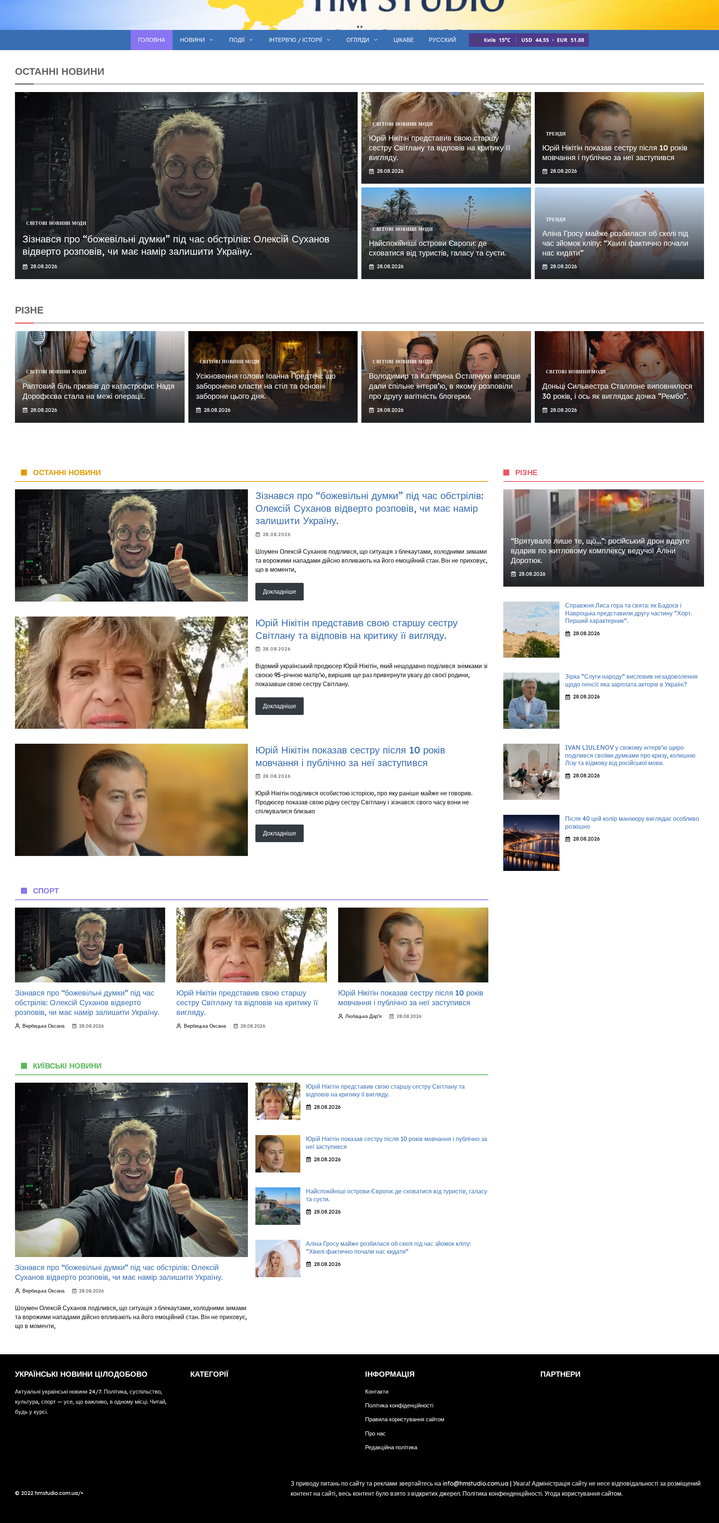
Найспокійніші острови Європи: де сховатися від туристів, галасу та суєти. (437, 247)
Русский (442, 39)
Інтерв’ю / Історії (295, 39)
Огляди (357, 39)
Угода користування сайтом (582, 1493)
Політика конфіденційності (399, 1405)
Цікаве (404, 39)
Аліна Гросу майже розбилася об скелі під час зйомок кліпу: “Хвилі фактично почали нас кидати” (615, 243)
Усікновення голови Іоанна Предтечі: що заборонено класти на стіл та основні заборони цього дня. (266, 386)
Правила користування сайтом (404, 1419)
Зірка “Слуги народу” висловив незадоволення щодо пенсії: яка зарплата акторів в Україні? (631, 680)
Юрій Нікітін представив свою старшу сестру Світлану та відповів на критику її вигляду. (439, 147)
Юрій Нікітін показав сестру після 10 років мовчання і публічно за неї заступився (615, 152)
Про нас (375, 1433)
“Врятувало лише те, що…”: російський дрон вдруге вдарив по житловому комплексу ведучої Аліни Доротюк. (600, 550)
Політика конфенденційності (502, 1493)
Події (237, 39)
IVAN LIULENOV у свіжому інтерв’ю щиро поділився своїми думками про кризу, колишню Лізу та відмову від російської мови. (630, 755)
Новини (192, 39)
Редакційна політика (391, 1447)
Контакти (376, 1391)
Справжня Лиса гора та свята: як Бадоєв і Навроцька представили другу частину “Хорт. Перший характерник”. (628, 613)
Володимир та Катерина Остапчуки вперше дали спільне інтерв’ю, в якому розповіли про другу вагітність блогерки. (445, 386)
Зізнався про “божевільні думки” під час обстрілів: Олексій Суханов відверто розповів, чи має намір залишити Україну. (176, 245)
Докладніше (279, 591)
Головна (151, 39)
